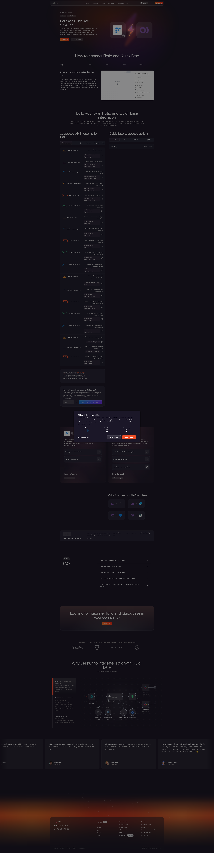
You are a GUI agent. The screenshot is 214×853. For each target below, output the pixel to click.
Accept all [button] (129, 437)
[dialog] (107, 426)
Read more (86, 424)
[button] (83, 437)
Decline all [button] (114, 437)
